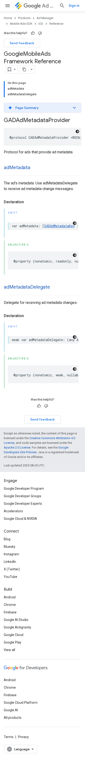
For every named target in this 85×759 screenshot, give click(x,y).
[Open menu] (7, 5)
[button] (42, 107)
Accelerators (13, 511)
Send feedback (22, 43)
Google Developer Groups (22, 496)
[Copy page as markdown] (24, 69)
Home (8, 18)
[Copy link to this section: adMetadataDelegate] (55, 287)
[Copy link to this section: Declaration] (28, 202)
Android (10, 597)
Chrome (10, 605)
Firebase (10, 612)
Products (24, 18)
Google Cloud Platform (21, 702)
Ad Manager (48, 6)
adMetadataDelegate (27, 287)
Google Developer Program (24, 488)
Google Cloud (13, 635)
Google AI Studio (16, 620)
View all (9, 650)
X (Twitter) (12, 569)
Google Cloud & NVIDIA (20, 519)
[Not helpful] (39, 33)
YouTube (10, 577)
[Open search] (62, 5)
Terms (8, 737)
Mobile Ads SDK (21, 23)
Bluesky (9, 546)
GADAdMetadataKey (59, 226)
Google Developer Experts (23, 503)
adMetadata (17, 168)
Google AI (11, 710)
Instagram (11, 554)
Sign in (74, 6)
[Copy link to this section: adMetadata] (35, 168)
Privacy (23, 737)
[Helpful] (32, 33)
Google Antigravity (17, 627)
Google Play (12, 642)
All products (12, 717)
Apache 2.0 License (17, 447)
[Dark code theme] (77, 131)
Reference (56, 23)
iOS (40, 23)
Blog (7, 539)
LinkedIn (10, 562)
